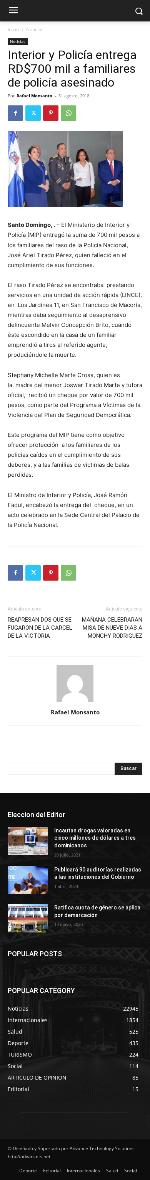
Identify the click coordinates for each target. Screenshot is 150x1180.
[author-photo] (75, 701)
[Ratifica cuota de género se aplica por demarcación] (28, 918)
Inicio (13, 29)
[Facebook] (15, 113)
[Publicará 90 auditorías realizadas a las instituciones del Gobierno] (28, 880)
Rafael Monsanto (34, 95)
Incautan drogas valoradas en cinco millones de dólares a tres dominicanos (95, 837)
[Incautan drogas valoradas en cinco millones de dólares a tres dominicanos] (28, 841)
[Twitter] (33, 113)
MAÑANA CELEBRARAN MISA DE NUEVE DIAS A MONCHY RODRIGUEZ (112, 627)
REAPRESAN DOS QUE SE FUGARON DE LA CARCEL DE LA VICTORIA (40, 627)
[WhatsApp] (68, 113)
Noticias (34, 29)
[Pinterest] (50, 113)
